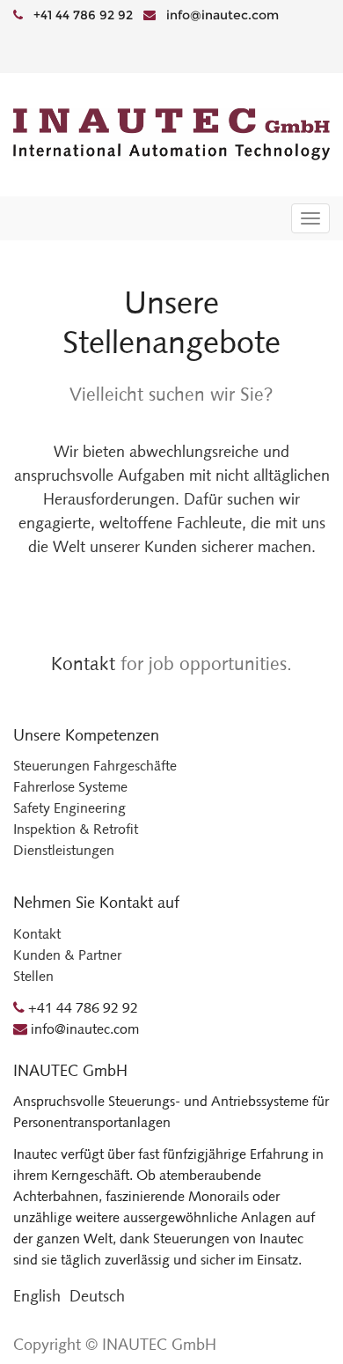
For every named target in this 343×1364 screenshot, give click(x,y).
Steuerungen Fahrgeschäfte (95, 765)
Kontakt (83, 664)
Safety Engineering (69, 808)
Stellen (33, 976)
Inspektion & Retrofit (75, 829)
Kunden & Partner (67, 955)
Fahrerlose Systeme (70, 786)
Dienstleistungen (63, 850)
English (37, 1296)
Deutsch (97, 1296)
